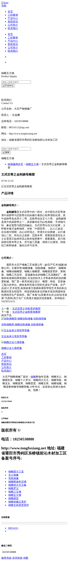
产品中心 (13, 18)
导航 (3, 5)
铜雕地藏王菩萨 (17, 501)
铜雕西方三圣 (16, 471)
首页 (10, 11)
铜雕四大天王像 (17, 485)
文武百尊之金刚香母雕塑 (26, 312)
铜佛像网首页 (15, 164)
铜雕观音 (13, 498)
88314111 (13, 528)
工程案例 (13, 15)
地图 (25, 558)
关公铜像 (13, 475)
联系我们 (13, 28)
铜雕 (33, 376)
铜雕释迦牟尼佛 (17, 481)
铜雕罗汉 (13, 488)
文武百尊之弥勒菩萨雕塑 (26, 308)
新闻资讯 (13, 21)
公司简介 (13, 25)
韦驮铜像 (13, 478)
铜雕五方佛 (32, 164)
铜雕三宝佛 (14, 491)
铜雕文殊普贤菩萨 (18, 505)
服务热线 (6, 558)
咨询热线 (17, 558)
